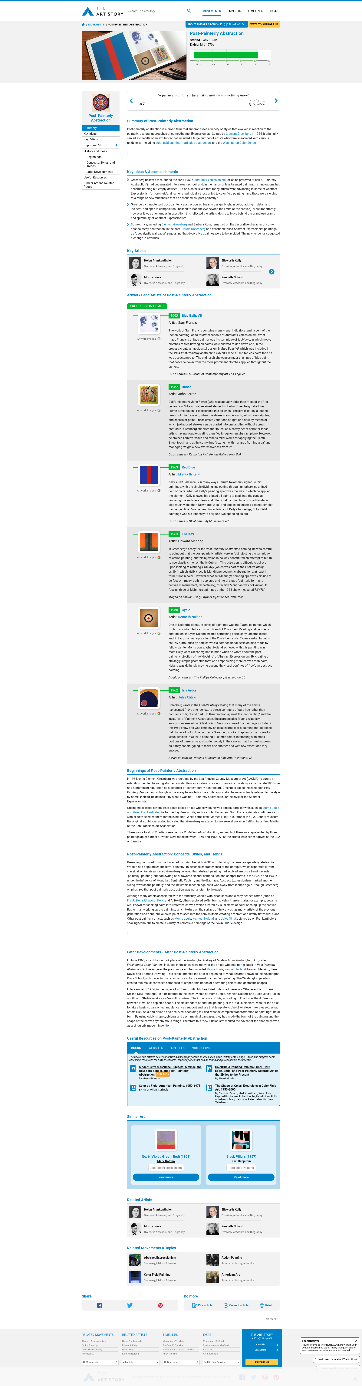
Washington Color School (240, 143)
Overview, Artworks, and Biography (164, 266)
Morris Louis (270, 808)
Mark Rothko (166, 1161)
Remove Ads (271, 1319)
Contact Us (260, 1350)
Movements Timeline (173, 1341)
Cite (205, 1305)
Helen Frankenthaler (146, 812)
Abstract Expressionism (210, 180)
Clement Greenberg (238, 133)
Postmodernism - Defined (216, 1345)
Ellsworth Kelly (189, 474)
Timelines (255, 11)
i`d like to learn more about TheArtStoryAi (336, 1359)
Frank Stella (135, 900)
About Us (260, 1344)
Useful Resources (95, 177)
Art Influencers (210, 1353)
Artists (235, 11)
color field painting (168, 143)
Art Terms (208, 1349)
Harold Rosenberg (193, 229)
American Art (88, 1353)
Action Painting (90, 1345)
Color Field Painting (92, 1349)
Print (268, 1305)
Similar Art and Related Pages (99, 184)
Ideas (274, 11)
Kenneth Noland (190, 617)
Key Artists (91, 139)
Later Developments (100, 172)
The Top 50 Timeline (173, 1345)
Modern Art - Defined (213, 1341)
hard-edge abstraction (196, 143)
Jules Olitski (187, 697)
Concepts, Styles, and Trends (101, 164)
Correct (238, 1305)
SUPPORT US (262, 1362)
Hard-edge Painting (241, 1168)
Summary (90, 128)
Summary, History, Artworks (160, 1263)
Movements (211, 11)
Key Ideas (90, 133)
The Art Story (102, 11)
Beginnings (94, 157)
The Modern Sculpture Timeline (178, 1349)
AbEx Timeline (170, 1353)
